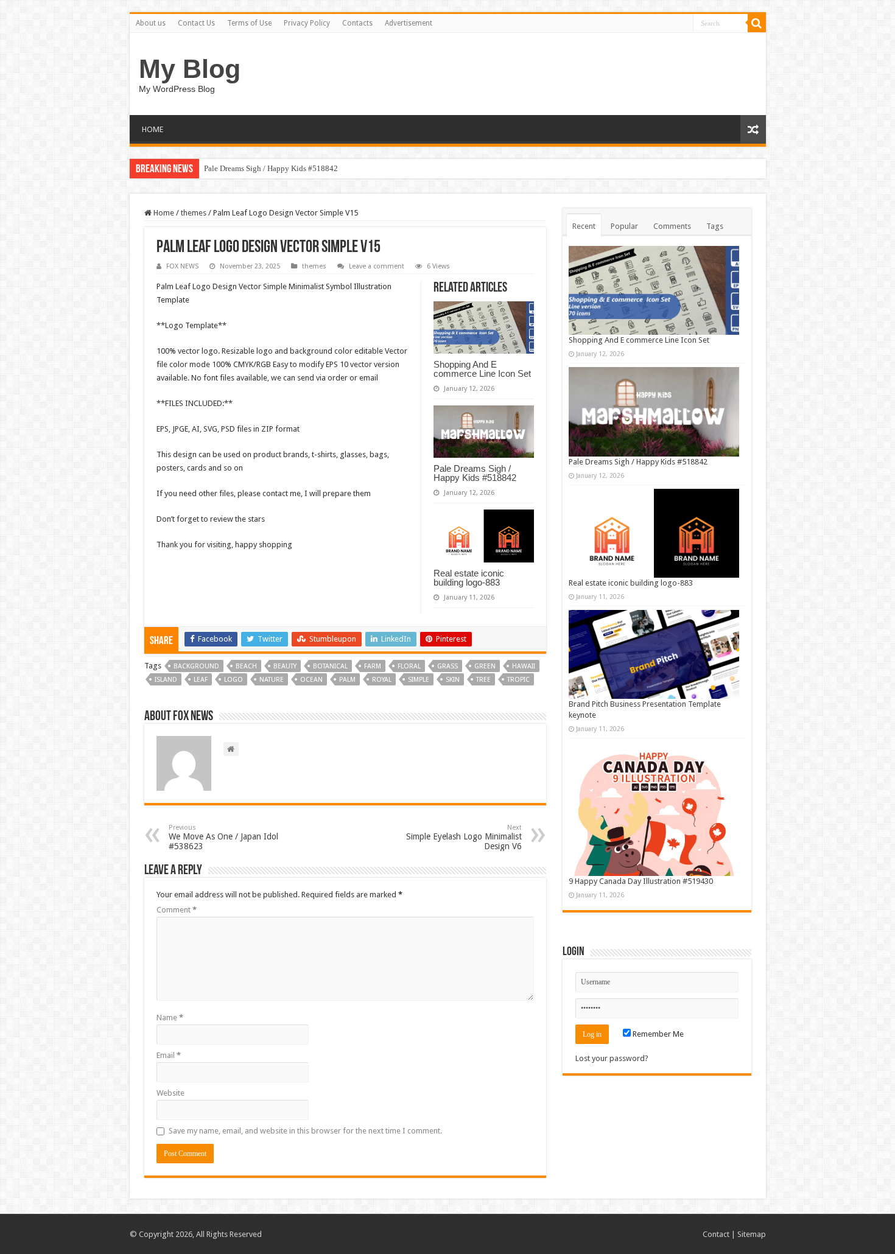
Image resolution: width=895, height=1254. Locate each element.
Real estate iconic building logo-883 (468, 577)
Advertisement (408, 23)
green (485, 666)
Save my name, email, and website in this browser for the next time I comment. (305, 1130)
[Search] (757, 23)
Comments (672, 226)
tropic (518, 680)
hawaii (523, 666)
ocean (311, 680)
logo (233, 680)
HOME (152, 129)
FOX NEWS (182, 266)
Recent (583, 226)
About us (151, 23)
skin (453, 680)
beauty (285, 666)
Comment (176, 909)
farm (372, 666)
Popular (624, 226)
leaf (201, 680)
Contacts (357, 23)
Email (168, 1055)
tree (483, 680)
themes (193, 212)
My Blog (189, 68)
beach (246, 666)
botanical (330, 666)
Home (163, 212)
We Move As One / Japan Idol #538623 (223, 837)
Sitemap (751, 1234)
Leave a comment (376, 266)
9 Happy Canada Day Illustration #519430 (641, 881)
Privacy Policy (307, 23)
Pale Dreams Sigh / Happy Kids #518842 (271, 168)
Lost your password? (611, 1058)
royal (381, 680)
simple (418, 680)
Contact (716, 1234)
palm (347, 680)
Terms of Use (249, 23)
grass (447, 666)
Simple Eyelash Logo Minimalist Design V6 (464, 837)
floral (409, 666)
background (196, 666)
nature (271, 680)
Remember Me (657, 1034)
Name (169, 1017)
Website (170, 1093)
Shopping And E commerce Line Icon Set (482, 369)
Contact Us (196, 23)
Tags (714, 226)
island (166, 680)
